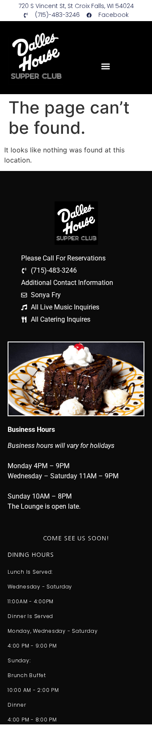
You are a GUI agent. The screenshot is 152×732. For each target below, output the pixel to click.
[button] (105, 66)
